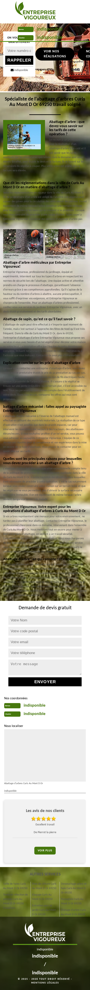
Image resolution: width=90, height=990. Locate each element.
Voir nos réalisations (55, 54)
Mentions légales (45, 983)
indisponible (50, 29)
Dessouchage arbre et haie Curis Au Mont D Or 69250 (74, 888)
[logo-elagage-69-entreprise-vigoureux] (35, 11)
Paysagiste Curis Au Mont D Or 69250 (72, 901)
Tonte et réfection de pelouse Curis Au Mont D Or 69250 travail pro (15, 901)
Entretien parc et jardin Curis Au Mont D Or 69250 (44, 910)
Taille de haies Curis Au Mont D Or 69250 (15, 886)
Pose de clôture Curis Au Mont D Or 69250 (44, 886)
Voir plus (45, 850)
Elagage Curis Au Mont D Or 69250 (42, 897)
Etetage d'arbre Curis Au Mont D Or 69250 (73, 912)
